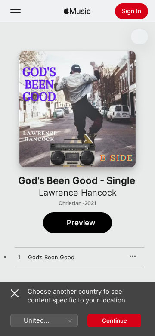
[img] (77, 11)
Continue (114, 320)
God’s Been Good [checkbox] (51, 257)
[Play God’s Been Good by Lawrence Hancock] (19, 257)
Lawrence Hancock (78, 192)
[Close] (15, 293)
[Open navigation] (15, 11)
